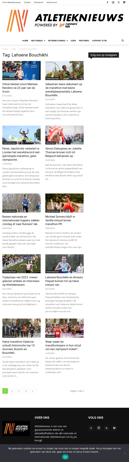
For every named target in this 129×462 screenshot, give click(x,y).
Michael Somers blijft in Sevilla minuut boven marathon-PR (60, 220)
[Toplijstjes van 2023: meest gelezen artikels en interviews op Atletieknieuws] (21, 263)
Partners (84, 40)
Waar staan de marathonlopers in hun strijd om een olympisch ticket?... (63, 345)
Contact (27, 2)
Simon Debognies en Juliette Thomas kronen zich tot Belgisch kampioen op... (63, 152)
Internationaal (9, 78)
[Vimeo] (124, 2)
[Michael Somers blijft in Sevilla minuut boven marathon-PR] (64, 203)
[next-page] (33, 391)
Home (25, 40)
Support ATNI (99, 40)
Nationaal (50, 143)
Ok (65, 457)
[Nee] (124, 453)
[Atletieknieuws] (64, 21)
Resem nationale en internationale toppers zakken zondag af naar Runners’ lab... (20, 220)
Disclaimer (39, 2)
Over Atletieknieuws (11, 2)
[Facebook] (107, 2)
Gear (73, 40)
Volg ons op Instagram (103, 55)
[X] (118, 2)
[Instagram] (113, 2)
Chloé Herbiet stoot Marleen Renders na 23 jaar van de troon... (20, 87)
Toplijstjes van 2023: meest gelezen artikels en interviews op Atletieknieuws (20, 281)
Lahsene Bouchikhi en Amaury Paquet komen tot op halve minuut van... (64, 281)
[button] (123, 40)
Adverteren (52, 2)
